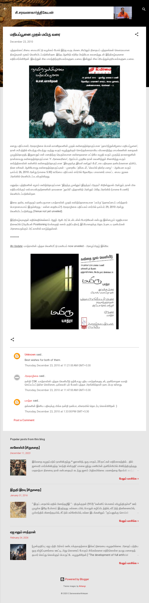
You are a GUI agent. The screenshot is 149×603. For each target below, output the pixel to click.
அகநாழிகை (32, 376)
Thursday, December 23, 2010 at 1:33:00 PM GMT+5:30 (57, 411)
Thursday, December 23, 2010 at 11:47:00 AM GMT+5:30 (58, 390)
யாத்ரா (28, 400)
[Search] (144, 9)
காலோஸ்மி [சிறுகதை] (25, 447)
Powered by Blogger (77, 579)
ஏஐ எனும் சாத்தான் (23, 532)
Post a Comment (24, 420)
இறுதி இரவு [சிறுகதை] (25, 490)
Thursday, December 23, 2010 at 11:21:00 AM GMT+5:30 (58, 365)
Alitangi (82, 586)
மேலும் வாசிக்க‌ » (129, 478)
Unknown (30, 354)
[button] (136, 35)
